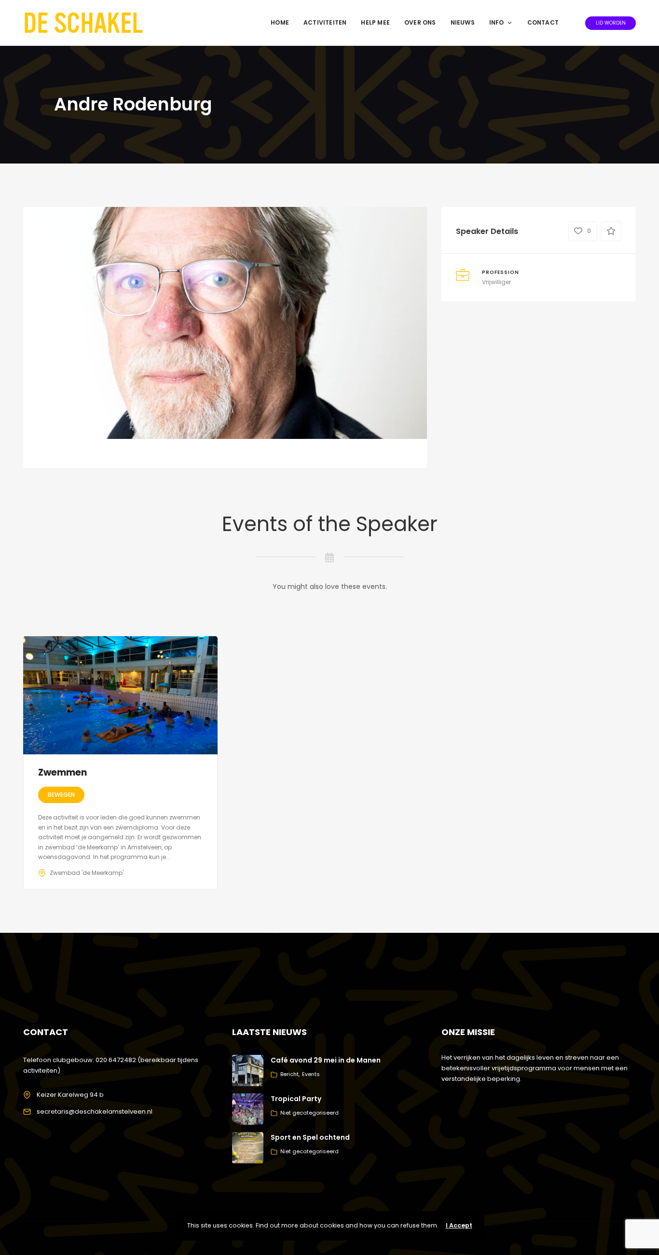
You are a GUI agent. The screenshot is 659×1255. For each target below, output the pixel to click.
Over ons (420, 22)
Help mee (375, 22)
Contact (543, 22)
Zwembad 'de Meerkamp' (87, 873)
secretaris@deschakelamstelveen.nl (94, 1111)
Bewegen (61, 795)
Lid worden (611, 23)
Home (280, 22)
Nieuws (463, 22)
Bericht (289, 1074)
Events (311, 1074)
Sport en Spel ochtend (310, 1137)
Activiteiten (324, 22)
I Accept (459, 1225)
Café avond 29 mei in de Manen (326, 1060)
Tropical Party (296, 1099)
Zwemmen (62, 772)
